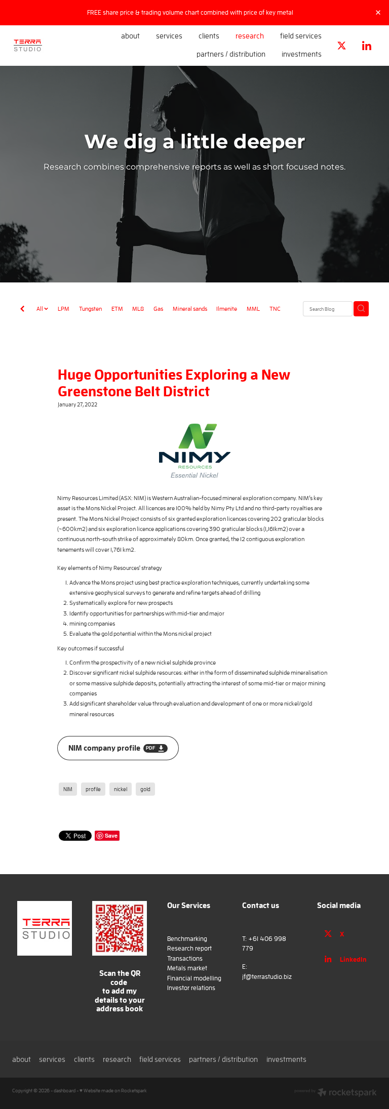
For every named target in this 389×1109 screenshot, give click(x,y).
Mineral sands (190, 308)
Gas (158, 308)
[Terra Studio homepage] (48, 45)
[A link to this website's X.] (342, 45)
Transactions (185, 958)
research (250, 35)
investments (302, 54)
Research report (189, 948)
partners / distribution (231, 54)
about (130, 35)
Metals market (187, 968)
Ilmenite (226, 308)
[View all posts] (22, 309)
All (40, 308)
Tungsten (90, 308)
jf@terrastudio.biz (267, 976)
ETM (117, 308)
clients (209, 35)
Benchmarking (187, 938)
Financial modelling (194, 978)
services (169, 35)
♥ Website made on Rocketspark (113, 1090)
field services (301, 35)
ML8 (138, 308)
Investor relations (191, 988)
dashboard (64, 1090)
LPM (63, 308)
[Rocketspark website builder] (335, 1093)
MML (253, 308)
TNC (275, 308)
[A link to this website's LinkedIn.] (366, 45)
